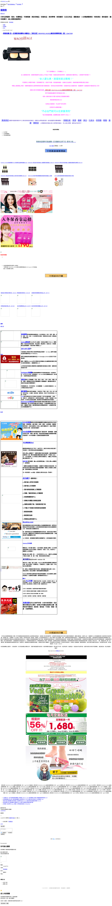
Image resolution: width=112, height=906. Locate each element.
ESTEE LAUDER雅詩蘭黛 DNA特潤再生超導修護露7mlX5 (14, 162)
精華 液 (2, 326)
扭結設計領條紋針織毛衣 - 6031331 (9, 292)
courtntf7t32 (3, 810)
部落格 (4, 26)
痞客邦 (10, 817)
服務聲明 (68, 888)
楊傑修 (4, 10)
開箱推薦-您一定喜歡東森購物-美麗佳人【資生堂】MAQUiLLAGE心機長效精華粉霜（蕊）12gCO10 (38, 33)
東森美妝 (5, 120)
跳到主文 (3, 13)
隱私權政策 (63, 888)
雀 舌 (2, 412)
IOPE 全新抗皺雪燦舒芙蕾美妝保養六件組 (64, 175)
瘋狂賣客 (24, 391)
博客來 (23, 379)
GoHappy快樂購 (26, 372)
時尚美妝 (11, 22)
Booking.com (28, 522)
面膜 (2, 323)
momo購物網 (25, 342)
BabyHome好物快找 (27, 401)
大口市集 (29, 581)
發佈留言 (2, 834)
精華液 (36, 123)
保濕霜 (98, 120)
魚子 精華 (51, 145)
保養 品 (57, 650)
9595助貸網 (27, 422)
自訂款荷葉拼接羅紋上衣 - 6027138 (39, 306)
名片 (4, 28)
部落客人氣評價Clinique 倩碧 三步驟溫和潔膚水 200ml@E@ (16, 804)
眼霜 (105, 120)
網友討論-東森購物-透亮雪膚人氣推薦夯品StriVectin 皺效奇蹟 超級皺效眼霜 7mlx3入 (22, 800)
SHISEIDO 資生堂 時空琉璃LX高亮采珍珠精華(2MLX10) (14, 175)
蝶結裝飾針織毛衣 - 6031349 (23, 292)
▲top (2, 823)
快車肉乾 (26, 603)
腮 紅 (2, 354)
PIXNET (46, 888)
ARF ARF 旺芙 (25, 349)
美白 (85, 120)
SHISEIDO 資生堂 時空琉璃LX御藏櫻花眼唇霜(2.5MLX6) (41, 162)
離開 (7, 903)
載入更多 (2, 826)
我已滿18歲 (3, 903)
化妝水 (91, 120)
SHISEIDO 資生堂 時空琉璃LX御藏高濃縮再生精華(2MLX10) (68, 162)
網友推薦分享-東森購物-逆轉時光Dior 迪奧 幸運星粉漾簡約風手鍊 (18, 802)
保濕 (74, 120)
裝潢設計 (11, 821)
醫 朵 (24, 578)
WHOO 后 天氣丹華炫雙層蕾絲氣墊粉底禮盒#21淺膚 (40, 175)
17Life (22, 396)
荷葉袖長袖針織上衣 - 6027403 (8, 306)
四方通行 (26, 478)
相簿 (4, 24)
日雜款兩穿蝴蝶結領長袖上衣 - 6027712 (40, 292)
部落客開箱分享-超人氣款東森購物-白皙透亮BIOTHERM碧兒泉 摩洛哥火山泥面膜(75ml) (23, 799)
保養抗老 (67, 120)
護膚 (79, 120)
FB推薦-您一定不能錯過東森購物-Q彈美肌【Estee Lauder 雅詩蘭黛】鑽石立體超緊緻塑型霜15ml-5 (25, 797)
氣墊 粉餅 (25, 461)
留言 (14, 817)
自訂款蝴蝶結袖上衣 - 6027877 (24, 306)
